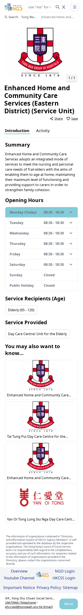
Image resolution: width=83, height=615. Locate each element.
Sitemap (70, 587)
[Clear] (63, 7)
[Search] (57, 7)
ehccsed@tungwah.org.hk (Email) (29, 607)
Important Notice (19, 587)
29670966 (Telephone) (20, 602)
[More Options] (75, 7)
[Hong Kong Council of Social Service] (13, 7)
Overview (19, 571)
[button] (41, 52)
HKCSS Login (64, 577)
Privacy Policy (49, 587)
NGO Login (65, 571)
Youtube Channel (19, 577)
